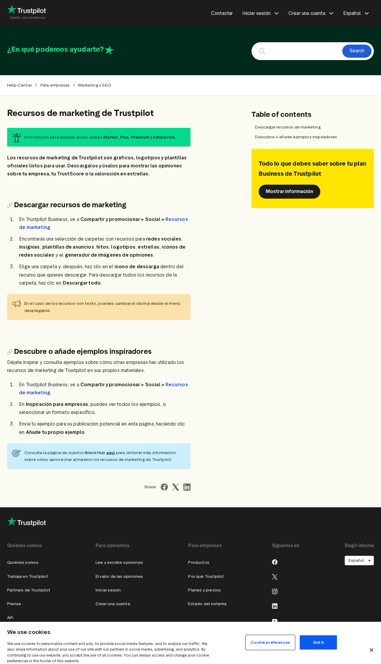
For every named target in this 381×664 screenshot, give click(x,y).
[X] (274, 577)
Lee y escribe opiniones (119, 562)
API (10, 617)
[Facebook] (274, 562)
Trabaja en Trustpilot (27, 576)
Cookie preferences (270, 642)
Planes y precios (204, 590)
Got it (318, 642)
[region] (190, 643)
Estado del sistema (207, 603)
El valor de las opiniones (119, 576)
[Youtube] (274, 621)
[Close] (371, 650)
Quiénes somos (22, 562)
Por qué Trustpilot (206, 576)
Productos (198, 562)
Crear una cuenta (113, 603)
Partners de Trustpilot (28, 590)
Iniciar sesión (108, 590)
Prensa (14, 603)
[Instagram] (274, 591)
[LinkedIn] (274, 606)
